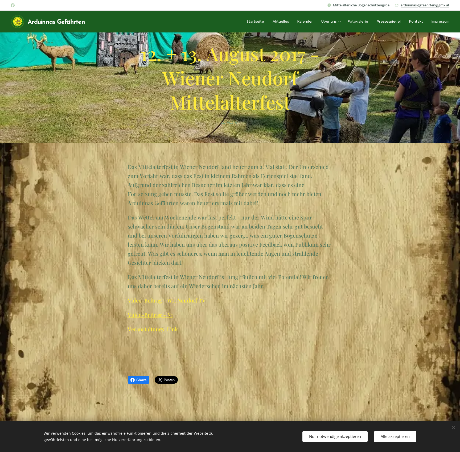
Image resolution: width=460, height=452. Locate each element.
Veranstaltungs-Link (153, 329)
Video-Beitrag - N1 (150, 314)
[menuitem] (256, 21)
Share (141, 380)
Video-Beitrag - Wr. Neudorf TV (167, 300)
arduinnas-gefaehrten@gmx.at (425, 5)
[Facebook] (12, 5)
